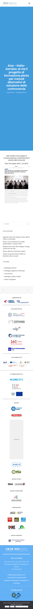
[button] (29, 3)
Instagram (16, 580)
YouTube (16, 583)
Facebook (7, 580)
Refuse (12, 606)
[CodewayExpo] (16, 3)
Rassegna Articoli (22, 92)
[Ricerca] (16, 224)
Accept (7, 606)
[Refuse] (31, 605)
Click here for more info (22, 606)
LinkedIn (23, 580)
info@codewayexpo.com (16, 575)
